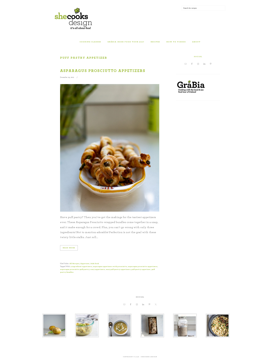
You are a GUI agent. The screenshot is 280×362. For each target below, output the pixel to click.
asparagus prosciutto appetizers (143, 266)
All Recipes (74, 263)
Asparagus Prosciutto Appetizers (102, 71)
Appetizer (85, 263)
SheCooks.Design (78, 19)
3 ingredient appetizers (81, 266)
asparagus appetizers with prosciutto (110, 266)
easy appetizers (97, 269)
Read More (69, 248)
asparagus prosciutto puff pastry (75, 269)
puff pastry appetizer (141, 269)
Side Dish (95, 263)
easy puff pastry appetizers (118, 269)
